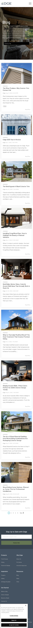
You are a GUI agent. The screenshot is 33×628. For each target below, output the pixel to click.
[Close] (25, 605)
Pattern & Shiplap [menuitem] (5, 565)
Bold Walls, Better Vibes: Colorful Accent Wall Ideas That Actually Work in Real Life (16, 286)
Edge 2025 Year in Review (12, 140)
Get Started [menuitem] (5, 587)
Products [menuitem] (4, 555)
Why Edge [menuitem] (19, 555)
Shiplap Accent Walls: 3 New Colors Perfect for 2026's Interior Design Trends (15, 388)
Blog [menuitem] (17, 575)
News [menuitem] (17, 578)
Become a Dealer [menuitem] (5, 598)
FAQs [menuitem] (17, 581)
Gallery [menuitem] (2, 578)
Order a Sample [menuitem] (5, 594)
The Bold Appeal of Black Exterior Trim (16, 186)
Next (21, 513)
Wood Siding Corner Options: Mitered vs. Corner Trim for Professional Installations (16, 489)
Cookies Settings (14, 615)
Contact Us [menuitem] (4, 601)
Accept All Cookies (14, 625)
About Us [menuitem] (18, 559)
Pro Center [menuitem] (19, 562)
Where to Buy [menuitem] (4, 591)
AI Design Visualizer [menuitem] (5, 581)
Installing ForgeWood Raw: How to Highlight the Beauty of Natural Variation (15, 235)
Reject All (14, 620)
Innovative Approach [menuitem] (21, 565)
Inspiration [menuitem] (4, 571)
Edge (4, 93)
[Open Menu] (30, 3)
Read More (27, 109)
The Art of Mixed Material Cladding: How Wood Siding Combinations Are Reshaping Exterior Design (15, 438)
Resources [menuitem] (19, 571)
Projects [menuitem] (3, 575)
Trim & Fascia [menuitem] (4, 559)
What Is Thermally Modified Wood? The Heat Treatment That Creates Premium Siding (16, 337)
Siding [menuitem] (2, 562)
